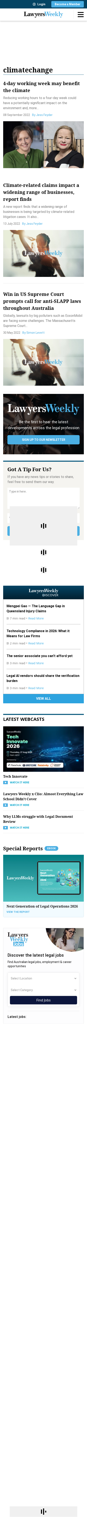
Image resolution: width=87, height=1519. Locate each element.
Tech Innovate (15, 776)
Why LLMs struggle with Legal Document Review (38, 819)
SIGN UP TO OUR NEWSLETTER (43, 439)
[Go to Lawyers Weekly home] (43, 15)
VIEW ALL (43, 699)
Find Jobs (43, 1000)
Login (41, 4)
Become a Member (67, 4)
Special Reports (29, 848)
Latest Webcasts (23, 719)
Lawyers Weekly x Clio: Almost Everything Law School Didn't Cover (43, 796)
